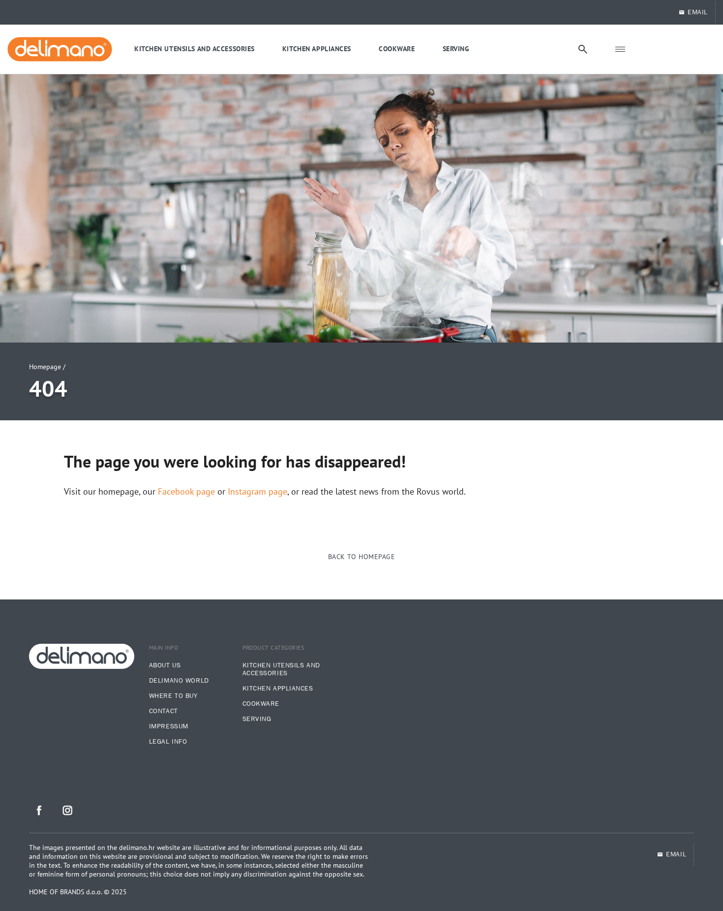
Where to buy (173, 695)
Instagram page (257, 492)
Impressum (168, 726)
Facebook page (186, 492)
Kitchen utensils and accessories (281, 669)
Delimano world (179, 680)
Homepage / (47, 366)
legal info (168, 741)
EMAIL (698, 12)
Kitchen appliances (277, 688)
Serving (256, 719)
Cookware (260, 703)
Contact (163, 711)
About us (165, 665)
